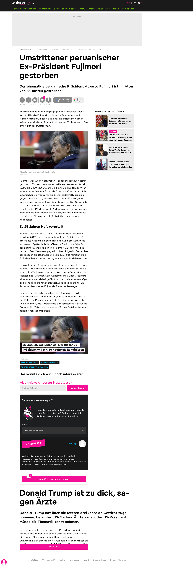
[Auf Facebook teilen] (22, 100)
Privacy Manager (118, 560)
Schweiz (17, 8)
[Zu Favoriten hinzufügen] (48, 100)
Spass (72, 8)
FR (135, 3)
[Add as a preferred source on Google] (62, 100)
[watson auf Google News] (78, 100)
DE (128, 3)
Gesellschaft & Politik (34, 367)
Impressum (74, 560)
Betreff (25, 424)
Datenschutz (99, 560)
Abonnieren (77, 388)
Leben (64, 8)
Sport (56, 8)
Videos (115, 8)
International (30, 8)
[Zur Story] (77, 519)
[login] (4, 562)
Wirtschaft (45, 8)
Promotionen (128, 8)
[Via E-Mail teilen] (34, 100)
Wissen (91, 8)
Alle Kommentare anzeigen (54, 479)
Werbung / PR (49, 560)
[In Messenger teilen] (28, 100)
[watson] (18, 3)
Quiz (107, 8)
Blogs (100, 8)
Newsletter (32, 560)
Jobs (62, 560)
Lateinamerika (41, 50)
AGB (86, 560)
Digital (81, 8)
